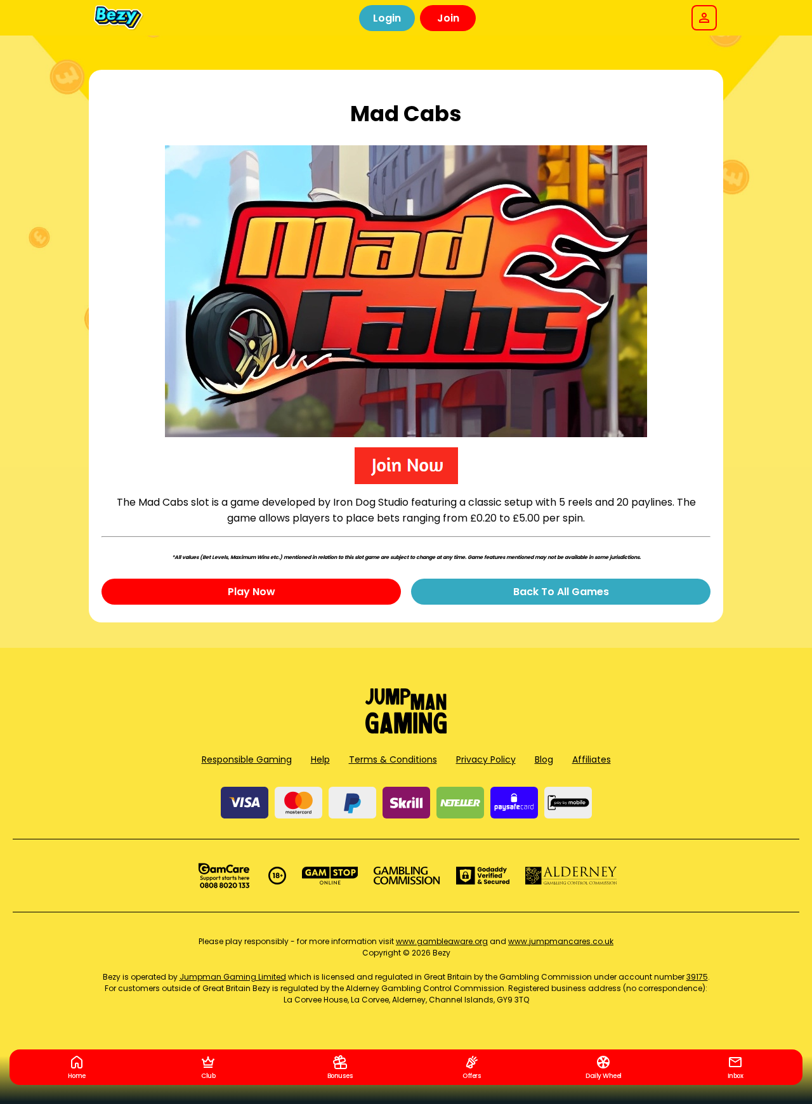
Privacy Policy (486, 759)
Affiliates (591, 759)
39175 (697, 976)
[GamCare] (223, 875)
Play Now (251, 591)
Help (320, 759)
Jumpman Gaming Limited (233, 976)
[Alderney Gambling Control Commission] (571, 875)
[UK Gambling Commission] (407, 875)
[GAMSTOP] (330, 875)
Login (387, 18)
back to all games (561, 591)
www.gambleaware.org (442, 941)
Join (448, 18)
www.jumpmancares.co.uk (560, 941)
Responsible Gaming (247, 759)
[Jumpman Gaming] (406, 730)
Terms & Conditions (393, 759)
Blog (544, 759)
